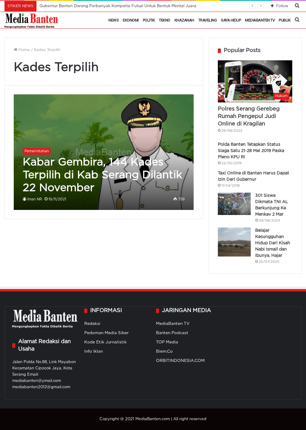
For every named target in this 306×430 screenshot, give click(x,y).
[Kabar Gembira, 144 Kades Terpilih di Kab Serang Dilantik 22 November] (104, 152)
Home (23, 50)
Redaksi (92, 323)
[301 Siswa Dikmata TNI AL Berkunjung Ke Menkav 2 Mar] (234, 204)
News (113, 20)
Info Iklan (93, 351)
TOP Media (167, 342)
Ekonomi (131, 20)
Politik (149, 20)
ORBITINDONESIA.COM (180, 361)
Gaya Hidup (231, 20)
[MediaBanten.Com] (31, 20)
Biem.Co (164, 351)
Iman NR (34, 199)
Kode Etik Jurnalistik (105, 342)
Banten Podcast (172, 333)
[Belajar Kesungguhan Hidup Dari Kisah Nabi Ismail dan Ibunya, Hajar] (234, 242)
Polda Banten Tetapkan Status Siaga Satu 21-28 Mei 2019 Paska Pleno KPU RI (251, 151)
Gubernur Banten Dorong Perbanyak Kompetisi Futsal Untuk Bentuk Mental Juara (117, 6)
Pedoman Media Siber (106, 333)
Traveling (207, 20)
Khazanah (184, 20)
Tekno (164, 20)
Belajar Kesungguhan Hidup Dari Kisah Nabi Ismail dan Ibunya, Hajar (272, 243)
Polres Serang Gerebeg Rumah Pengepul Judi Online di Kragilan (249, 116)
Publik (284, 20)
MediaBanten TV (260, 20)
